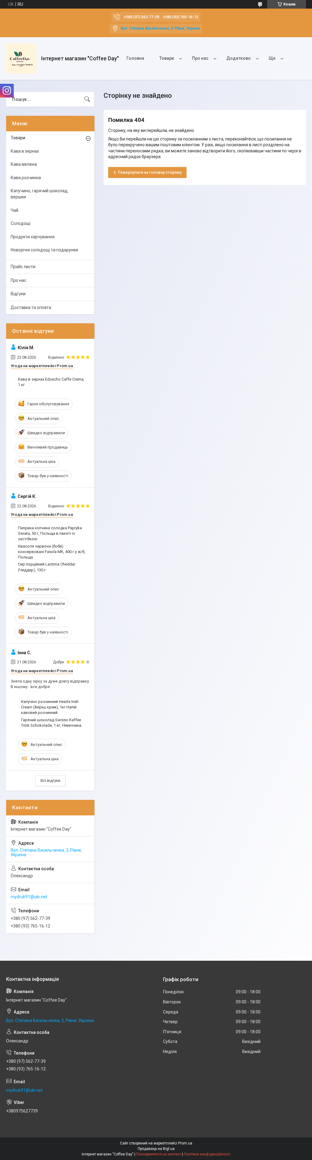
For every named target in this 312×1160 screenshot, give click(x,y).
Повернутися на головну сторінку (150, 172)
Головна (135, 58)
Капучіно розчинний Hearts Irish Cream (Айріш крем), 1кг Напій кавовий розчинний (50, 707)
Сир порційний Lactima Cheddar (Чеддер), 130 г (46, 567)
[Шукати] (87, 99)
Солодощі (20, 223)
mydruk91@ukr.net (29, 896)
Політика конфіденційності (207, 1154)
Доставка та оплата (31, 307)
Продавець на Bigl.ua (156, 1149)
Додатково (238, 58)
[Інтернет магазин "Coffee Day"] (21, 58)
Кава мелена (24, 164)
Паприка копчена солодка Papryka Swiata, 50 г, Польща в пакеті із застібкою (50, 533)
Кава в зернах (25, 151)
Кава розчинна (26, 177)
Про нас (200, 58)
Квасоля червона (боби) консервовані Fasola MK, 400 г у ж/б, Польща (51, 551)
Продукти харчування (33, 236)
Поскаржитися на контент (158, 1154)
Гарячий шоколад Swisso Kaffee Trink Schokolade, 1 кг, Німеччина (51, 723)
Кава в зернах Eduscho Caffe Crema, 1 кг (51, 382)
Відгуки (18, 293)
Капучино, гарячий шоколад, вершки (39, 193)
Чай (14, 210)
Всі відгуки (50, 780)
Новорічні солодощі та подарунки (44, 249)
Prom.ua (185, 1143)
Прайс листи (23, 266)
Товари (166, 58)
